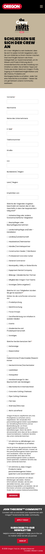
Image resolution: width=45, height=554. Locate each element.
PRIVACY (35, 551)
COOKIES (27, 551)
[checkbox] (22, 250)
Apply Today (22, 520)
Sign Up (22, 541)
